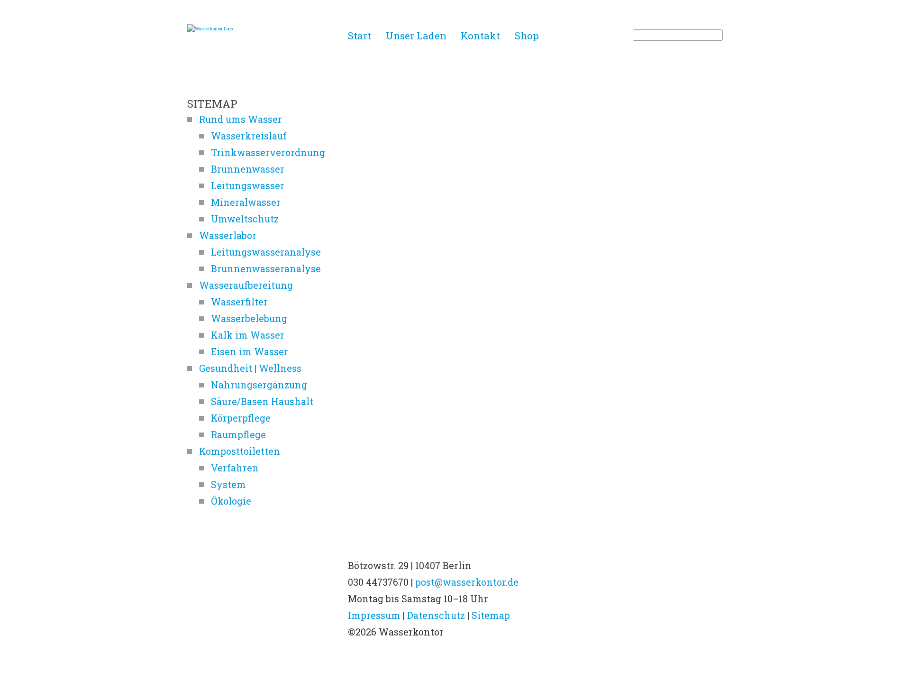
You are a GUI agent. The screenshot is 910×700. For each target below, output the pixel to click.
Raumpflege (238, 434)
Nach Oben (455, 667)
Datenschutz (436, 615)
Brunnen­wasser (247, 169)
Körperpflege (241, 418)
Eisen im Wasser (249, 351)
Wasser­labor (227, 235)
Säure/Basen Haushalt (262, 401)
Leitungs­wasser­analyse (266, 252)
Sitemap (491, 615)
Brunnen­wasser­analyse (266, 268)
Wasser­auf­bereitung (246, 285)
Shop (527, 35)
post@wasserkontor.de (467, 582)
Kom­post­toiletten (239, 451)
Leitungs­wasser (247, 185)
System (228, 484)
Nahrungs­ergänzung (259, 384)
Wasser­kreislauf (249, 135)
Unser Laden (416, 35)
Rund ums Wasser (240, 119)
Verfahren (235, 467)
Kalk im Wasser (247, 335)
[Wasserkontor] (264, 29)
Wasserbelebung (249, 318)
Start (359, 35)
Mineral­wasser (246, 202)
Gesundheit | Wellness (250, 368)
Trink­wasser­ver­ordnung (268, 152)
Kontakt (480, 35)
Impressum (374, 615)
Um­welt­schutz (245, 218)
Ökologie (231, 501)
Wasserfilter (239, 301)
